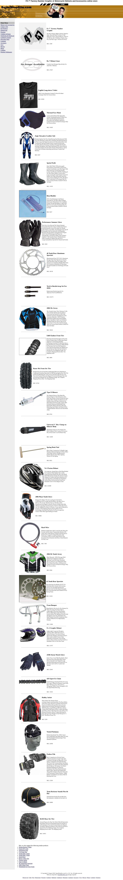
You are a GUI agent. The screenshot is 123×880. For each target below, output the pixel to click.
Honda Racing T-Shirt (25, 847)
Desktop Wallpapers (6, 52)
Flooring (3, 32)
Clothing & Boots (6, 34)
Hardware (54, 877)
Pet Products (4, 28)
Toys (2, 45)
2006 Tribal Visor (24, 865)
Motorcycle (25, 877)
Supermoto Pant (23, 850)
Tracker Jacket (23, 860)
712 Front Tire (23, 852)
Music (2, 48)
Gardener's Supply (6, 37)
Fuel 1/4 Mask (23, 862)
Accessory (3, 43)
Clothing (48, 877)
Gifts (30, 877)
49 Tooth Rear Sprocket (25, 863)
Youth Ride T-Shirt (24, 853)
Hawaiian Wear (5, 39)
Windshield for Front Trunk (26, 867)
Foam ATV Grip (23, 849)
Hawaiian (65, 877)
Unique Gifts (4, 27)
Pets (33, 877)
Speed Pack (22, 857)
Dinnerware (4, 30)
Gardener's (59, 877)
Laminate (3, 41)
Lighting (3, 50)
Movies (3, 46)
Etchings (98, 877)
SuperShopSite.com (62, 874)
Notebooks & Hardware (7, 36)
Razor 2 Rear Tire (24, 858)
